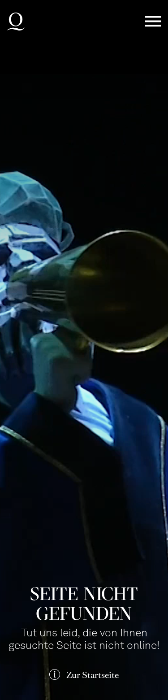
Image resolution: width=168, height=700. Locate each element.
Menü (153, 21)
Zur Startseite (92, 675)
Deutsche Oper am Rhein (16, 21)
